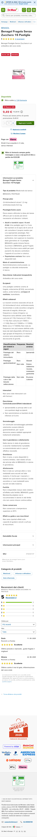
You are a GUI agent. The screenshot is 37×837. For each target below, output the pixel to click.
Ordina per (4, 621)
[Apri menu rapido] (3, 10)
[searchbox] (18, 15)
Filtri (2, 628)
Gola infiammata (8, 578)
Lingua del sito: (7, 827)
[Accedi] (29, 10)
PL (22, 831)
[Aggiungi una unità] (13, 123)
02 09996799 (28, 822)
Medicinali (6, 573)
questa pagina (6, 681)
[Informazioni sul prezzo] (21, 111)
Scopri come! (23, 4)
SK (19, 831)
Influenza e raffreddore (23, 573)
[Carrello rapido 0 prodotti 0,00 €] (34, 10)
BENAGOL (5, 28)
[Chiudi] (34, 2)
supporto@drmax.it (11, 822)
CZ (17, 831)
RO (25, 831)
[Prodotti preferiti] (24, 10)
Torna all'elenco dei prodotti (12, 694)
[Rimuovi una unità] (5, 123)
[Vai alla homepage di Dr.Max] (12, 10)
